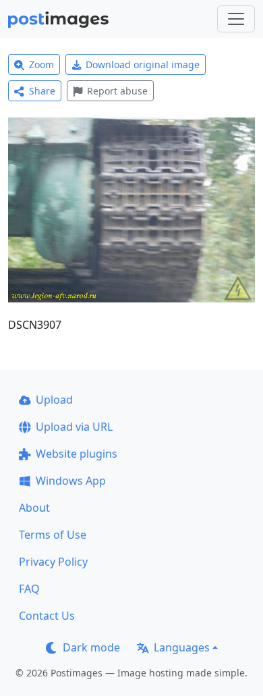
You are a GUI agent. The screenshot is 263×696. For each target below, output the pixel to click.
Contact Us (47, 615)
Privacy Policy (53, 561)
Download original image (143, 64)
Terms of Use (52, 534)
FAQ (29, 588)
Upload (54, 399)
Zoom (41, 64)
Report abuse (117, 90)
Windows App (71, 480)
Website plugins (76, 453)
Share (42, 90)
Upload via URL (74, 426)
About (34, 507)
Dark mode (91, 647)
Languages (182, 647)
